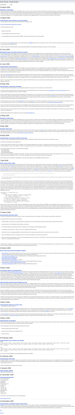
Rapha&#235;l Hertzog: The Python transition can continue (14, 52)
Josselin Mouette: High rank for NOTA (9, 215)
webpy (42, 130)
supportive (37, 169)
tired (38, 181)
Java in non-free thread (61, 90)
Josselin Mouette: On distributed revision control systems (13, 403)
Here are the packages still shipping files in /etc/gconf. (10, 24)
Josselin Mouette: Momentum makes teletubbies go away (13, 282)
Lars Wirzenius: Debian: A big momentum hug (11, 270)
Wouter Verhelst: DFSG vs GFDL (7, 163)
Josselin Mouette (5, 253)
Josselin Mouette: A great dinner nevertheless (11, 86)
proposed (61, 165)
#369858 (30, 42)
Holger (52, 95)
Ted (5, 95)
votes (12, 165)
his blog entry (21, 100)
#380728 (12, 42)
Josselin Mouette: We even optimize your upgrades (12, 340)
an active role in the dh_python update (66, 56)
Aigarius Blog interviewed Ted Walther (9, 258)
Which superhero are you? (5, 398)
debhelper (38, 56)
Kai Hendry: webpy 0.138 (6, 128)
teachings (47, 311)
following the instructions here (22, 58)
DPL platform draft (58, 273)
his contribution (51, 90)
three (10, 165)
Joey (50, 56)
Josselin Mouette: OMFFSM (6, 370)
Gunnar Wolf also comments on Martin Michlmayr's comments (14, 262)
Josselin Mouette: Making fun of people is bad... (11, 304)
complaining (8, 74)
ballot (25, 169)
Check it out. (30, 132)
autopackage (17, 308)
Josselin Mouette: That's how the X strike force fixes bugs (13, 138)
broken (32, 102)
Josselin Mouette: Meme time (7, 377)
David (1, 283)
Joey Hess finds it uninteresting (8, 255)
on (14, 165)
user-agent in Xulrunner (14, 315)
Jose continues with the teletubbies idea (9, 257)
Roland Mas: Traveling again (6, 9)
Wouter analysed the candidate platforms (10, 259)
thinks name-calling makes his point (14, 271)
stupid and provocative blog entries (55, 102)
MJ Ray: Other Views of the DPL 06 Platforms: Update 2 (13, 250)
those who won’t (3, 56)
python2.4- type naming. (23, 132)
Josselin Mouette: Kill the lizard (7, 358)
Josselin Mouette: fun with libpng (8, 320)
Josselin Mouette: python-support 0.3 (9, 66)
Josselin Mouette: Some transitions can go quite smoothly (13, 20)
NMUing (34, 56)
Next (1, 410)
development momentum (18, 273)
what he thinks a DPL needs (16, 261)
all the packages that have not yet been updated (56, 58)
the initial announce (7, 53)
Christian (2, 405)
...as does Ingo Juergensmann (7, 263)
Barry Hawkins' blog (30, 112)
